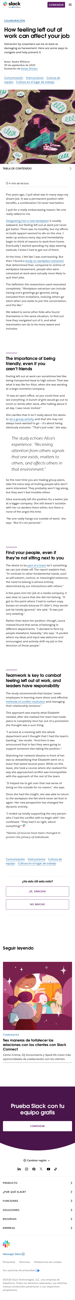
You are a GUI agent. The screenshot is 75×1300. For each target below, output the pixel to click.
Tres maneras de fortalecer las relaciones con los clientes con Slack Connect (34, 1044)
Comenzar (56, 4)
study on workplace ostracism (44, 261)
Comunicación (13, 78)
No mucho (37, 904)
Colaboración (14, 20)
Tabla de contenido (17, 168)
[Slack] (12, 5)
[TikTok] (55, 1170)
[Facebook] (33, 1170)
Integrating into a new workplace (27, 221)
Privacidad (9, 1262)
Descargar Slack (12, 1254)
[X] (41, 1170)
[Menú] (70, 5)
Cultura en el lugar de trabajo (35, 82)
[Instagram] (26, 1170)
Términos (24, 1262)
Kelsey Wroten (29, 68)
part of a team (37, 565)
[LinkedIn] (19, 1170)
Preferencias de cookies (47, 1262)
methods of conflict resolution (25, 701)
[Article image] (37, 996)
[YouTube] (48, 1170)
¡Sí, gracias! (37, 891)
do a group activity (21, 419)
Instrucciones (35, 78)
